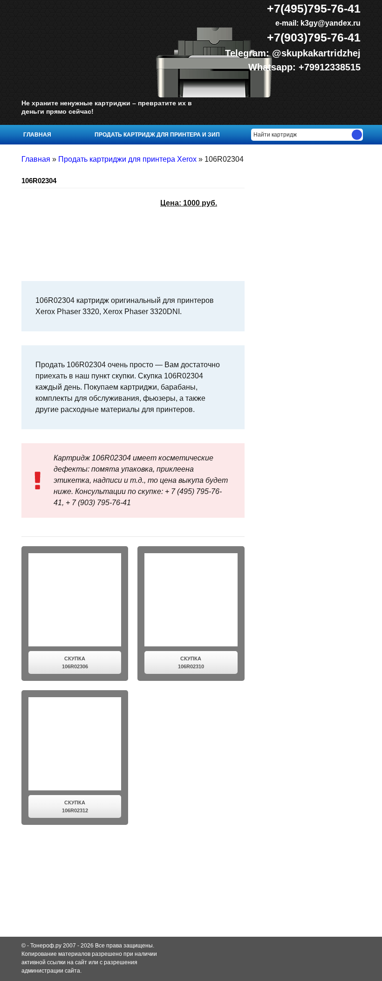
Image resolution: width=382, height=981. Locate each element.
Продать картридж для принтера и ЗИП (157, 134)
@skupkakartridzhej (316, 53)
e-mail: (317, 23)
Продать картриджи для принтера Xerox (127, 159)
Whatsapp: (273, 67)
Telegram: (248, 53)
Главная (37, 134)
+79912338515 (330, 67)
